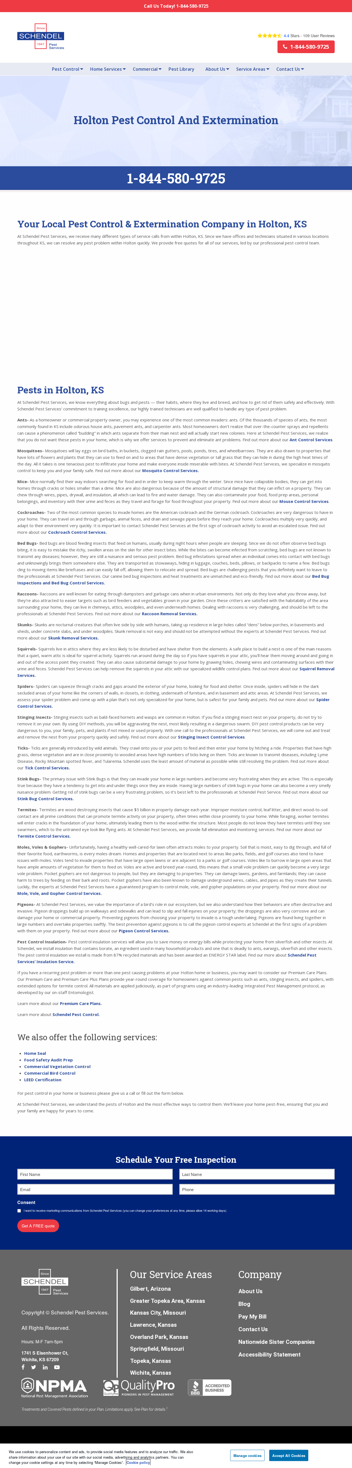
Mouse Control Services (304, 501)
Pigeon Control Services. (144, 930)
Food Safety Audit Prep (48, 1060)
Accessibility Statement (269, 1354)
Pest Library (181, 69)
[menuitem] (65, 69)
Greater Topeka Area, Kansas (167, 1301)
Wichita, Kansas (150, 1372)
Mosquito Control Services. (170, 470)
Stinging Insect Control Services (211, 737)
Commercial (145, 69)
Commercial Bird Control (49, 1073)
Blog (244, 1304)
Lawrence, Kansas (153, 1325)
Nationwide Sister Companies (276, 1342)
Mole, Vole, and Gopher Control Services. (59, 893)
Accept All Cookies (288, 1455)
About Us (215, 69)
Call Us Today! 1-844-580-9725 (176, 6)
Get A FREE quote (38, 1226)
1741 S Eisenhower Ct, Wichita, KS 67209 (44, 1356)
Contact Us (288, 69)
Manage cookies (247, 1455)
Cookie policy (138, 1462)
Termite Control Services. (44, 836)
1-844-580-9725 (176, 178)
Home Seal (35, 1053)
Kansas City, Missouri (158, 1312)
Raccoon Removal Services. (169, 613)
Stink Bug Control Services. (45, 798)
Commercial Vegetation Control (57, 1066)
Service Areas (250, 69)
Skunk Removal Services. (73, 638)
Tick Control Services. (47, 767)
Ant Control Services (311, 439)
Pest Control (65, 69)
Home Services (106, 69)
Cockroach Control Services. (77, 532)
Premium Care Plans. (81, 1003)
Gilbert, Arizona (150, 1288)
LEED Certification (42, 1079)
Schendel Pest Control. (77, 1014)
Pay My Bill (252, 1316)
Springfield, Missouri (157, 1349)
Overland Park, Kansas (159, 1337)
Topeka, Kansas (150, 1361)
